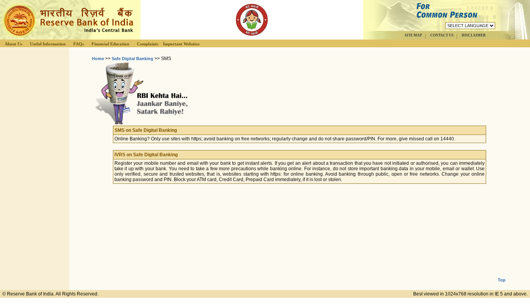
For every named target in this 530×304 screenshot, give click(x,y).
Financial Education (110, 43)
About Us (13, 43)
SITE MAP (413, 35)
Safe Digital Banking (132, 58)
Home (98, 58)
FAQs (78, 43)
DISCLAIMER (474, 35)
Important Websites (181, 43)
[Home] (67, 37)
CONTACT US (442, 35)
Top (502, 280)
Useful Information (48, 43)
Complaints (147, 43)
